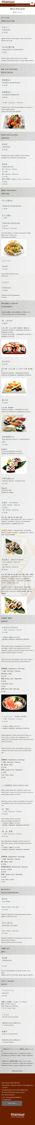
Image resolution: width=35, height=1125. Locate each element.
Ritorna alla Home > (17, 1071)
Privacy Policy (12, 1103)
